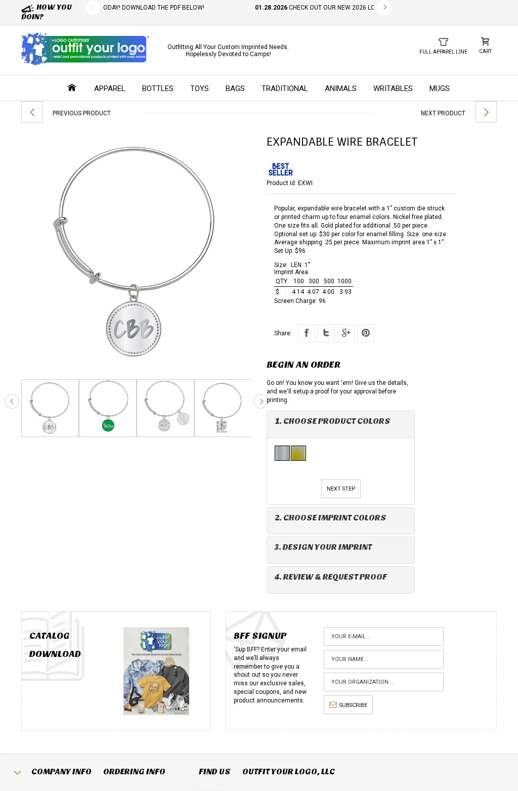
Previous (92, 8)
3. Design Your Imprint (323, 547)
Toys (199, 88)
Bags (235, 88)
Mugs (439, 88)
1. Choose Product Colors (333, 421)
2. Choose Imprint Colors (330, 517)
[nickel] (283, 453)
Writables (393, 88)
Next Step (341, 489)
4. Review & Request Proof (331, 577)
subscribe (353, 705)
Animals (341, 88)
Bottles (158, 88)
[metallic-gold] (299, 453)
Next (384, 8)
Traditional (285, 88)
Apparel (109, 88)
